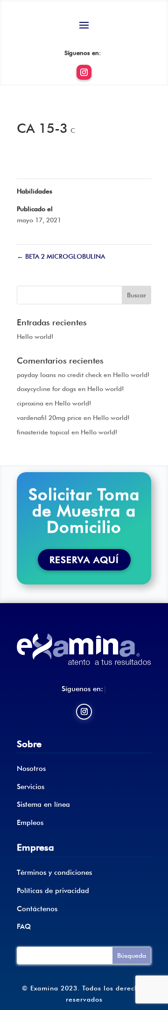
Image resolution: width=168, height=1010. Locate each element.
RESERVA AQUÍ (84, 559)
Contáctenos (37, 909)
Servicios (30, 787)
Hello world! (35, 336)
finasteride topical (43, 432)
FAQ (24, 926)
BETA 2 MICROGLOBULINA (61, 256)
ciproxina (30, 403)
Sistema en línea (43, 804)
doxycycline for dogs (46, 388)
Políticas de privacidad (53, 890)
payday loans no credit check (59, 374)
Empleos (30, 822)
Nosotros (31, 768)
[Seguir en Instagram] (84, 72)
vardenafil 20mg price (49, 417)
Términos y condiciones (54, 872)
